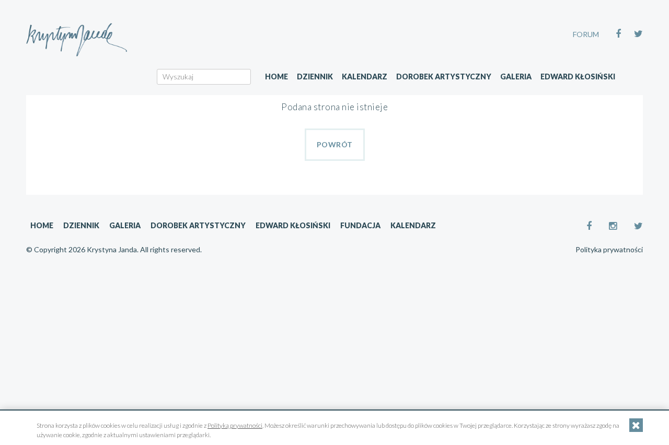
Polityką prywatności (234, 425)
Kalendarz (364, 76)
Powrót (335, 144)
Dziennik (315, 76)
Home (276, 76)
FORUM (586, 34)
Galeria (516, 76)
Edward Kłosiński (577, 76)
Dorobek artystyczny (443, 76)
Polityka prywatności (609, 249)
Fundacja (360, 225)
